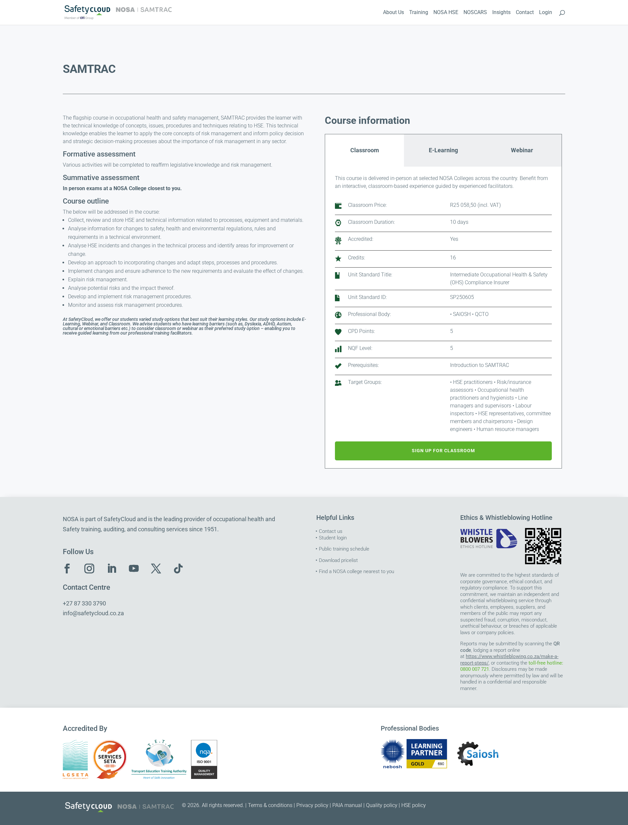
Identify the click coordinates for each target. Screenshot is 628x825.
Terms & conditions (270, 805)
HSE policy (413, 805)
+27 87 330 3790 (84, 603)
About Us (393, 12)
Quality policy (381, 805)
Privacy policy (312, 805)
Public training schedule (344, 549)
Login (545, 12)
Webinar (522, 150)
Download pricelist (338, 560)
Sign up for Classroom (443, 450)
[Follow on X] (156, 568)
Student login (333, 538)
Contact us (330, 531)
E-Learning (443, 150)
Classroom (364, 150)
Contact (525, 12)
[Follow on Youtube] (134, 568)
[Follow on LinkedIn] (111, 568)
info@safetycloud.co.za (93, 613)
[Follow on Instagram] (89, 568)
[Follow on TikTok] (178, 568)
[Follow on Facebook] (67, 568)
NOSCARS (475, 12)
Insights (501, 12)
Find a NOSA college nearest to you (356, 571)
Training (418, 12)
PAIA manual (347, 805)
